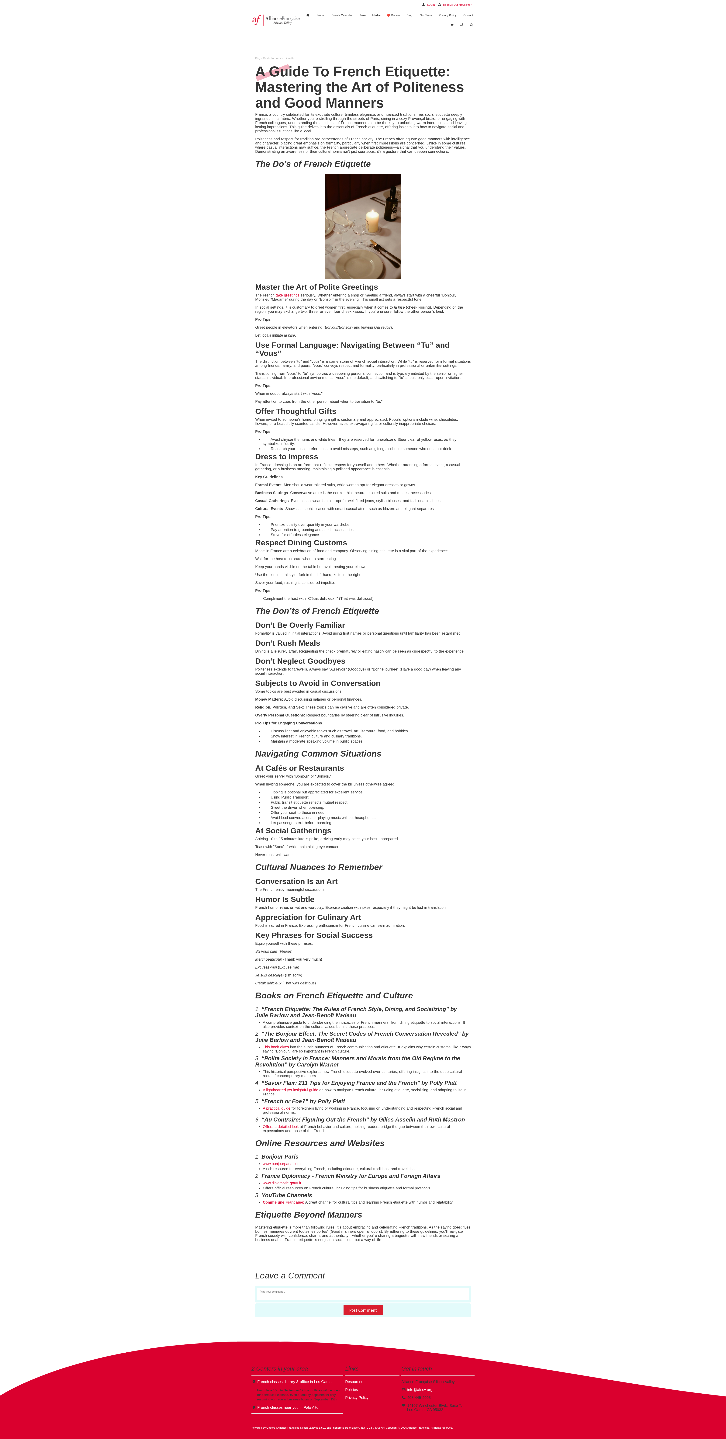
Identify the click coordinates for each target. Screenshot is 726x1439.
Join (362, 15)
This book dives (276, 1047)
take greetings (287, 295)
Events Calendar (341, 15)
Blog (409, 15)
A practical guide (276, 1108)
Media (376, 15)
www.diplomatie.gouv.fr (282, 1183)
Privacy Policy (448, 15)
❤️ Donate (393, 15)
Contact (468, 15)
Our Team (426, 15)
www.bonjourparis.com (282, 1164)
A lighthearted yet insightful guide (290, 1090)
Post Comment (363, 1310)
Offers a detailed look (281, 1127)
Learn (320, 15)
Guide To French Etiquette (278, 58)
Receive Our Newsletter (457, 4)
